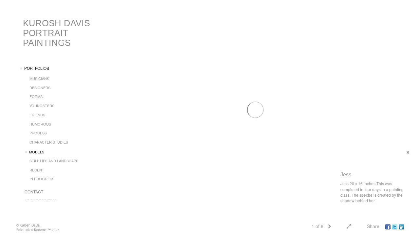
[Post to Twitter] (394, 226)
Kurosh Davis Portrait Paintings (56, 33)
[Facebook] (388, 226)
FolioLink (23, 229)
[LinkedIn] (401, 226)
